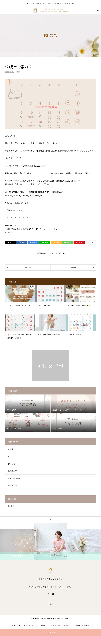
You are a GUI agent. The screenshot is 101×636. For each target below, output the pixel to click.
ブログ (59, 625)
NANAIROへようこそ (26, 625)
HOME (14, 625)
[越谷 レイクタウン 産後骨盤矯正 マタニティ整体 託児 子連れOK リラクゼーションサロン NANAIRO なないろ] (50, 570)
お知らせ (11, 464)
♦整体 (18, 72)
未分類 (10, 449)
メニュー (51, 625)
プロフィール (40, 625)
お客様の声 (12, 471)
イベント (11, 456)
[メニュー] (97, 10)
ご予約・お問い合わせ (81, 625)
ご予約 (50, 604)
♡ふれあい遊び (14, 478)
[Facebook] (53, 594)
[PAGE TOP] (50, 519)
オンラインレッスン (16, 486)
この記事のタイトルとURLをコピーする (50, 253)
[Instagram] (48, 594)
